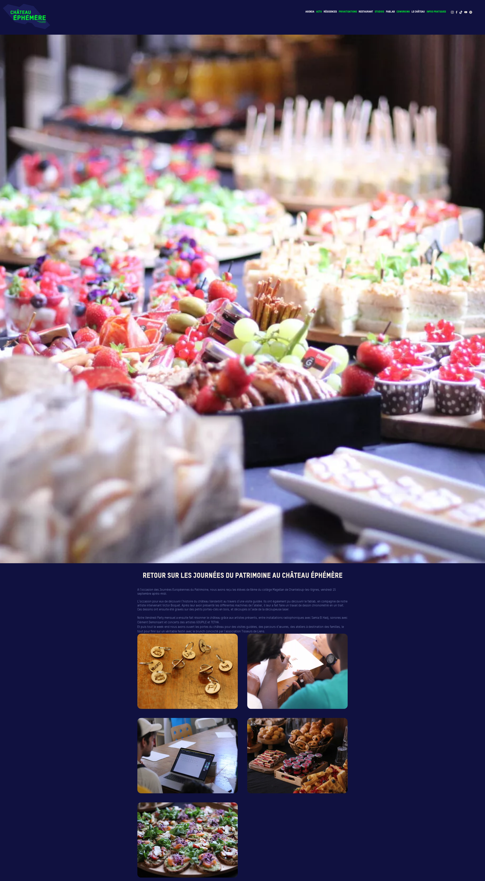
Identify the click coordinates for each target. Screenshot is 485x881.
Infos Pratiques (436, 11)
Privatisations (348, 11)
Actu (319, 11)
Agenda (309, 11)
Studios (379, 11)
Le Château (418, 11)
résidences (330, 11)
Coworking (403, 11)
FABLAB (390, 11)
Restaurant (366, 11)
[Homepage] (26, 16)
